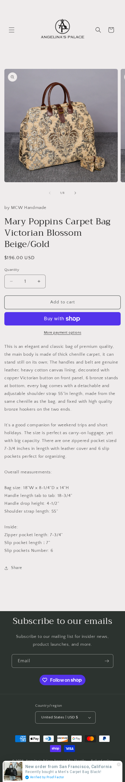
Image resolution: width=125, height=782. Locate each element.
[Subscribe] (106, 661)
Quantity (11, 270)
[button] (11, 30)
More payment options (62, 332)
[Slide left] (49, 193)
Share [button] (16, 568)
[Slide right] (75, 193)
